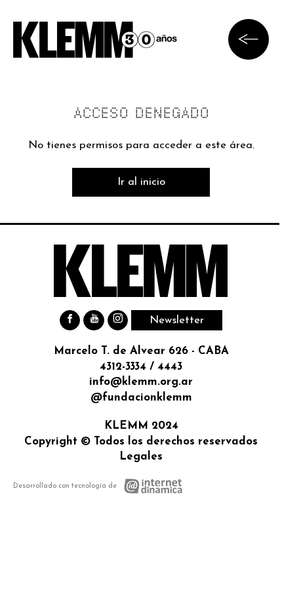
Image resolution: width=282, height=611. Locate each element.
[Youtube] (93, 320)
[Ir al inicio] (95, 40)
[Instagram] (118, 320)
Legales (141, 456)
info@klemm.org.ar (141, 381)
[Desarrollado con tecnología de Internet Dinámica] (98, 486)
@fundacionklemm (141, 397)
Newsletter (177, 320)
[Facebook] (70, 320)
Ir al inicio (141, 181)
